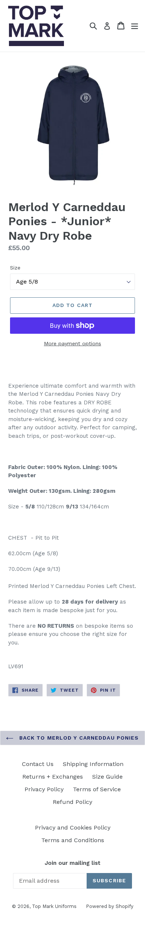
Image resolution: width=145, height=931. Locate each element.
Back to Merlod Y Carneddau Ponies (78, 738)
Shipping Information (93, 763)
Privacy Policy (44, 789)
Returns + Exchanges (52, 776)
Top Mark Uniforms (54, 906)
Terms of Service (97, 789)
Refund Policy (72, 801)
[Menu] (135, 25)
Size (15, 268)
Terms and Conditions (72, 840)
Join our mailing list (72, 863)
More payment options (72, 343)
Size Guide (107, 776)
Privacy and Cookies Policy (72, 827)
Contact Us (38, 763)
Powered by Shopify (109, 906)
